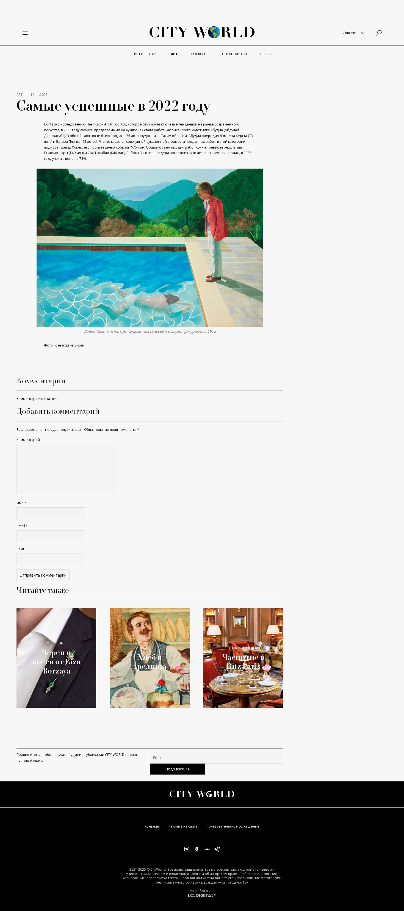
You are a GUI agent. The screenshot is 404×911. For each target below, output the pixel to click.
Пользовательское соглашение (232, 826)
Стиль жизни (241, 647)
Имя (21, 503)
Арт (19, 94)
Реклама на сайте (183, 826)
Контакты (152, 826)
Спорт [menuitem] (265, 54)
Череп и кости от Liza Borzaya (56, 661)
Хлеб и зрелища (149, 661)
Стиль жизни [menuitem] (234, 54)
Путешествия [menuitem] (145, 54)
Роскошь (54, 643)
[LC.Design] (202, 895)
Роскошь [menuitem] (200, 54)
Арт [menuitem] (174, 54)
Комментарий (28, 439)
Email (22, 526)
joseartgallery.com (69, 345)
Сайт (20, 549)
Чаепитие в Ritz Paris (243, 661)
